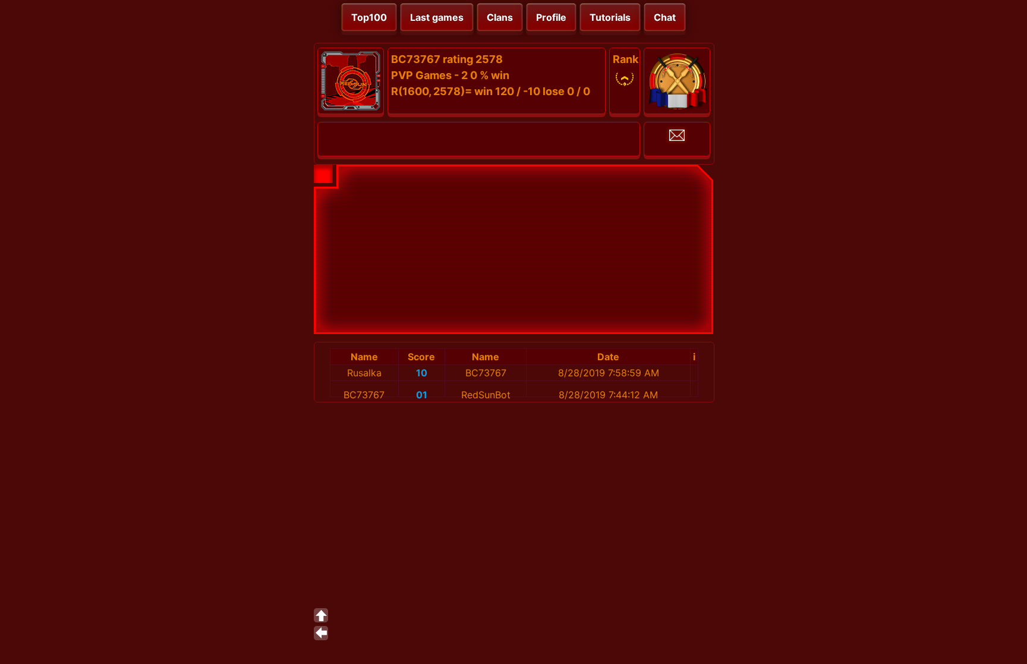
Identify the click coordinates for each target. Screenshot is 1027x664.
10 (421, 373)
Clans (500, 17)
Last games (437, 17)
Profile (551, 17)
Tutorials (610, 17)
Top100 (369, 17)
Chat (665, 17)
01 (421, 395)
